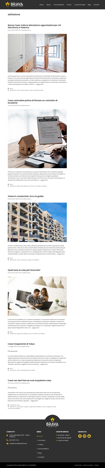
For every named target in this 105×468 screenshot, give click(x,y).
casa (18, 260)
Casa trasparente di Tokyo (21, 344)
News (11, 88)
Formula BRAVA (59, 5)
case (18, 90)
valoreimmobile (38, 90)
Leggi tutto (39, 84)
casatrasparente (25, 370)
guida (29, 260)
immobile (38, 186)
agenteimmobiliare (22, 186)
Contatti (96, 5)
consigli (48, 407)
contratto (31, 186)
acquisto (26, 407)
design (33, 370)
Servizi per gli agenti (64, 438)
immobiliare (35, 260)
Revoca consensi (88, 465)
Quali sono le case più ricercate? (24, 270)
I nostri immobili (79, 5)
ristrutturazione (24, 90)
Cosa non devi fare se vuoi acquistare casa (29, 380)
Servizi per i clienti (63, 435)
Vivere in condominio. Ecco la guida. (26, 196)
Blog (89, 5)
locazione (44, 186)
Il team (40, 445)
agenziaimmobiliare (35, 407)
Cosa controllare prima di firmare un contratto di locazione (32, 101)
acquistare (20, 407)
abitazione (13, 90)
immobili (34, 333)
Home (41, 5)
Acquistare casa (15, 405)
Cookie (96, 465)
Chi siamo (41, 440)
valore (31, 90)
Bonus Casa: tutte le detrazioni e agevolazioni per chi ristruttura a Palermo (34, 26)
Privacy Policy (78, 465)
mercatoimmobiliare (14, 408)
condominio (23, 260)
